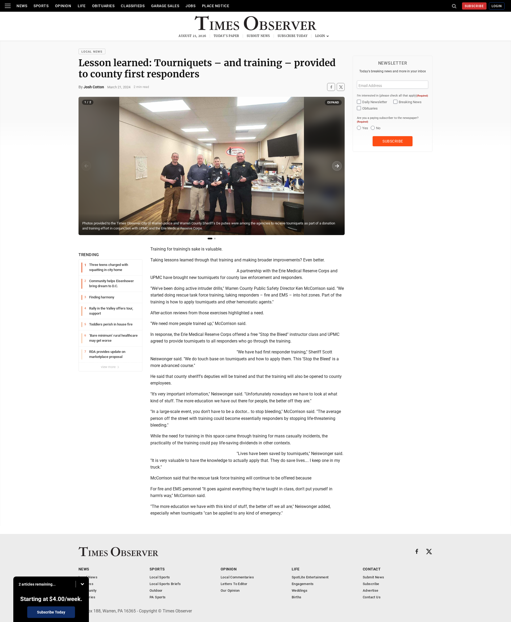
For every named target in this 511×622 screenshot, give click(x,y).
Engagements (303, 584)
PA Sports (158, 597)
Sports (41, 6)
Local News (91, 51)
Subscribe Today (293, 36)
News (22, 6)
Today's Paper (226, 36)
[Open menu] (7, 6)
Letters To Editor (234, 584)
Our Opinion (230, 590)
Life (82, 6)
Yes (365, 128)
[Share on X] (340, 87)
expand (333, 102)
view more (108, 367)
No (378, 128)
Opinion (63, 6)
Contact (372, 569)
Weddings (299, 590)
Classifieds (133, 6)
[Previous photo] (86, 166)
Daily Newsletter (374, 102)
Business (86, 584)
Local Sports (160, 577)
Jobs (190, 6)
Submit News (258, 36)
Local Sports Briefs (165, 584)
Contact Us (372, 597)
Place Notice (215, 6)
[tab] (210, 238)
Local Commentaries (237, 577)
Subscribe (474, 6)
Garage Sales (165, 6)
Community (88, 590)
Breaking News (410, 102)
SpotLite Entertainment (310, 577)
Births (296, 597)
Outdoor (156, 590)
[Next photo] (337, 166)
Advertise (370, 590)
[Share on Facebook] (331, 87)
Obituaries (103, 6)
